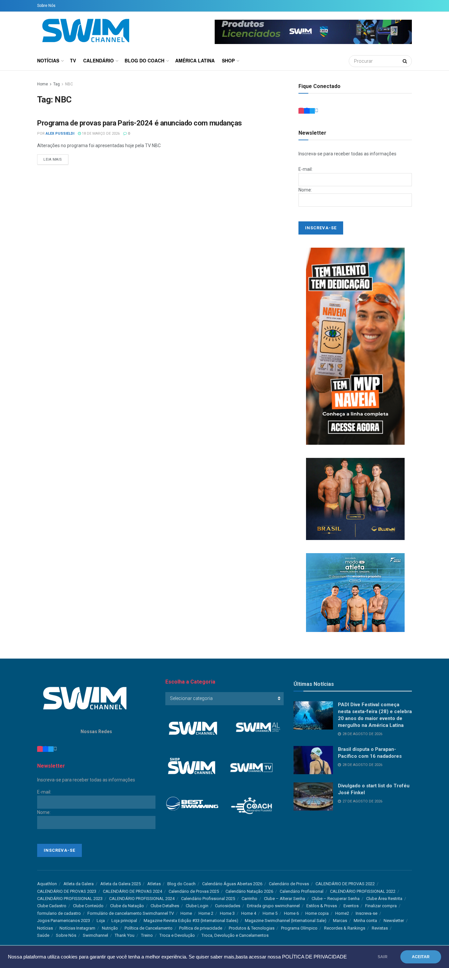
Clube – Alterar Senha (284, 898)
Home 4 (248, 913)
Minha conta (365, 920)
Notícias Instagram (77, 928)
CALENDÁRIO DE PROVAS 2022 (345, 883)
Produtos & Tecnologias (251, 928)
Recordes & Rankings (344, 928)
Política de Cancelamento (149, 928)
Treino (147, 935)
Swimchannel (95, 935)
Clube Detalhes (165, 905)
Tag (56, 84)
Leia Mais (52, 159)
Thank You (124, 935)
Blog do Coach (144, 60)
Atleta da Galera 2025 (120, 883)
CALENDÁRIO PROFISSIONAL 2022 (362, 891)
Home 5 (270, 913)
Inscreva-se (366, 913)
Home (42, 84)
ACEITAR (421, 957)
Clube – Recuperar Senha (336, 898)
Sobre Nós (46, 5)
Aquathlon (47, 883)
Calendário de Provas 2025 (194, 891)
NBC (69, 84)
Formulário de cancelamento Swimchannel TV (130, 913)
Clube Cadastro (51, 905)
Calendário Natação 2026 (249, 891)
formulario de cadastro (59, 913)
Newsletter (394, 920)
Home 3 (227, 913)
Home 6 (291, 913)
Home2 (342, 913)
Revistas (380, 928)
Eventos (351, 905)
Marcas (340, 920)
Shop (228, 60)
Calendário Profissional (301, 891)
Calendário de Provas (289, 883)
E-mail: (305, 169)
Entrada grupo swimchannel (273, 905)
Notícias (48, 60)
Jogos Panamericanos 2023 (63, 920)
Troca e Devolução (177, 935)
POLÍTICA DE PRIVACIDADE (314, 956)
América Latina (195, 60)
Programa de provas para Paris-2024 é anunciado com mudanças (139, 123)
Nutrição (110, 928)
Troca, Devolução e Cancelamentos (235, 935)
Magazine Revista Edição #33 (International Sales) (191, 920)
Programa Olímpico (299, 928)
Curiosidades (227, 905)
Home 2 (206, 913)
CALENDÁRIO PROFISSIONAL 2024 (142, 898)
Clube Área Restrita (384, 898)
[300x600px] (355, 346)
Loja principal (124, 920)
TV (73, 60)
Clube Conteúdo (88, 905)
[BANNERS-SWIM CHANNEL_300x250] (355, 498)
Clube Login (197, 905)
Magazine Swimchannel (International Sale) (285, 920)
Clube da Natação (127, 905)
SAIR (383, 957)
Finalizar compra (381, 905)
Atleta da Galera (78, 883)
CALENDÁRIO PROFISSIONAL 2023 (70, 898)
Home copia (317, 913)
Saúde (43, 935)
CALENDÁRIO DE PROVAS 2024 (132, 891)
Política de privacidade (200, 928)
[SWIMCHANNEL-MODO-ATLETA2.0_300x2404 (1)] (355, 592)
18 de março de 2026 (100, 133)
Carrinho (249, 898)
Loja (101, 920)
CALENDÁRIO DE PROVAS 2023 (66, 891)
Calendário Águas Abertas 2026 (232, 883)
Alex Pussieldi (60, 133)
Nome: (305, 189)
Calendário (98, 60)
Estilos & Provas (321, 905)
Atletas (154, 883)
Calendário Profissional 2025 (208, 898)
